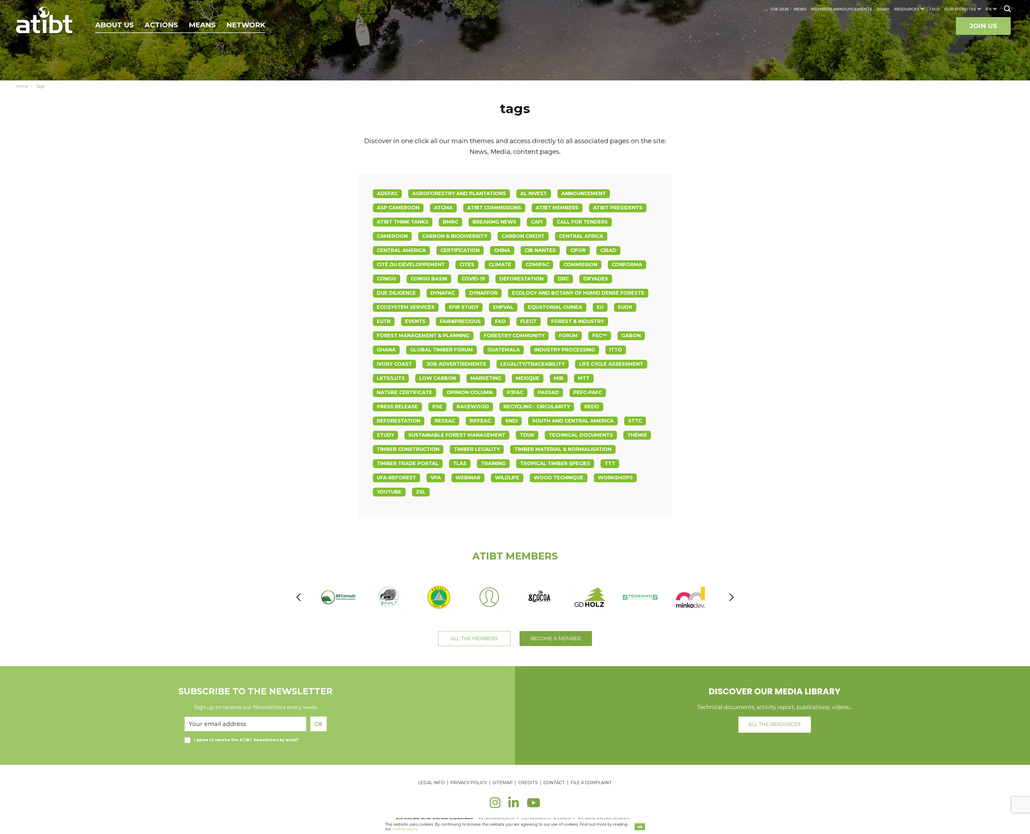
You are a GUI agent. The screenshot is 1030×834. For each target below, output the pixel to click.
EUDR (625, 307)
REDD (591, 407)
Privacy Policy (468, 782)
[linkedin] (513, 805)
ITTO (615, 350)
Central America (401, 250)
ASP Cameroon (398, 208)
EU (600, 307)
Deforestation (521, 279)
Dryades (595, 279)
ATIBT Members (557, 208)
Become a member (556, 639)
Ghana (386, 350)
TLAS (459, 463)
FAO (500, 321)
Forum (568, 336)
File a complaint (591, 782)
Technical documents (581, 435)
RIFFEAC (480, 421)
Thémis (637, 435)
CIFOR (578, 250)
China (502, 250)
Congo (386, 279)
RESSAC (445, 421)
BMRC (450, 222)
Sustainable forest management (457, 435)
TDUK (527, 435)
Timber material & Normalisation (563, 449)
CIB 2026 (780, 9)
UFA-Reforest (396, 478)
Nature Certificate (404, 392)
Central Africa (581, 236)
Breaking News (494, 222)
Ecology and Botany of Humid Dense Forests (578, 293)
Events (415, 321)
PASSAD (548, 392)
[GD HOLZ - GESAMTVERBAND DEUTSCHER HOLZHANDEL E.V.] (590, 597)
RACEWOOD (473, 407)
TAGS (934, 9)
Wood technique (558, 478)
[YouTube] (533, 805)
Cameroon (392, 236)
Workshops (615, 478)
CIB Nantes (540, 250)
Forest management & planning (423, 336)
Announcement (583, 194)
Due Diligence (396, 293)
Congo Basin (429, 279)
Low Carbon (437, 378)
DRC (563, 279)
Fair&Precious (460, 321)
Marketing (485, 378)
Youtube (389, 492)
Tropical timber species (555, 463)
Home (22, 86)
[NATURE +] (389, 597)
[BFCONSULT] (339, 597)
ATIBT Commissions (494, 208)
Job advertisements (456, 364)
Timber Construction (408, 449)
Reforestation (398, 421)
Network (245, 25)
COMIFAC (537, 265)
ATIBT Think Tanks (402, 222)
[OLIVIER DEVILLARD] (490, 597)
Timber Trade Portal (408, 463)
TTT (610, 463)
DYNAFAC (443, 293)
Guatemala (503, 350)
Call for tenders (582, 222)
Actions (161, 25)
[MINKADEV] (691, 597)
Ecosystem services (406, 307)
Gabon (631, 336)
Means (202, 25)
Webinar (467, 478)
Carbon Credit (523, 236)
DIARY (883, 9)
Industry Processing (564, 350)
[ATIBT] (45, 21)
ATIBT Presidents (617, 208)
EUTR (384, 321)
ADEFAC (387, 194)
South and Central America (573, 421)
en (989, 9)
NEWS (800, 9)
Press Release (397, 407)
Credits (528, 782)
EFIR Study (464, 307)
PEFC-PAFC (587, 392)
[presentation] (298, 597)
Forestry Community (514, 336)
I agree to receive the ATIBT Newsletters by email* (246, 739)
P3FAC (515, 392)
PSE (437, 407)
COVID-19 (473, 279)
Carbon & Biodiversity (454, 236)
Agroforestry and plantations (459, 194)
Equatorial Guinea (555, 307)
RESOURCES (906, 9)
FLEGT (528, 321)
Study (385, 435)
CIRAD (608, 250)
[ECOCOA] (540, 597)
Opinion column (469, 392)
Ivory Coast (394, 364)
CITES (466, 265)
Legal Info (431, 782)
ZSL (421, 492)
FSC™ (599, 336)
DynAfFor (483, 293)
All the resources (774, 724)
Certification (460, 250)
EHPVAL (503, 307)
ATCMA (443, 208)
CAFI (536, 222)
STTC (635, 421)
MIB (559, 378)
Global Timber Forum (441, 350)
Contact (554, 782)
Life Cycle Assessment (611, 364)
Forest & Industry (577, 321)
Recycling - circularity (536, 407)
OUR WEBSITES (960, 9)
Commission (580, 265)
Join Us (983, 26)
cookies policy (405, 828)
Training (493, 463)
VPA (436, 478)
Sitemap (502, 782)
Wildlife (507, 478)
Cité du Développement (411, 265)
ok (639, 826)
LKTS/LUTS (391, 378)
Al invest (533, 194)
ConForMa (627, 265)
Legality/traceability (533, 364)
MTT (584, 378)
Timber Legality (477, 449)
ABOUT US (114, 25)
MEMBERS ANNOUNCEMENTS (841, 9)
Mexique (527, 378)
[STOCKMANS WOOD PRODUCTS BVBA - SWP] (640, 597)
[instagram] (495, 805)
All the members (474, 639)
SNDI (511, 421)
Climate (500, 265)
